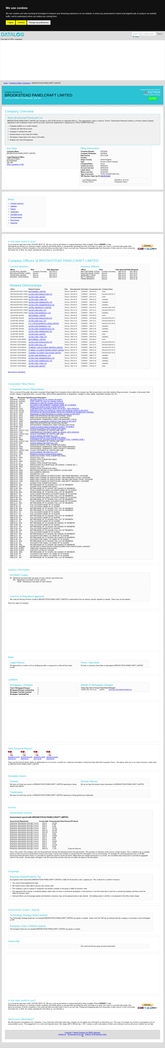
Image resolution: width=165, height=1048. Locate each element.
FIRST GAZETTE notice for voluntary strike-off (46, 401)
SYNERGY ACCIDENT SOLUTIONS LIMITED (45, 353)
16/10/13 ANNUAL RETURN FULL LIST (44, 452)
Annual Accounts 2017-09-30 (39, 758)
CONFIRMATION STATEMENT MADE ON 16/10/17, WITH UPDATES (54, 409)
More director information (16, 372)
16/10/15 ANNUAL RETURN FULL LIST (44, 436)
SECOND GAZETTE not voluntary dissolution (46, 399)
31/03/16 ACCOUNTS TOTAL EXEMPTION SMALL (48, 429)
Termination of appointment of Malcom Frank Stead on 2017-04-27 (53, 421)
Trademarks (14, 212)
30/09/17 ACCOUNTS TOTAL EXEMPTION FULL (47, 407)
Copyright (68, 1032)
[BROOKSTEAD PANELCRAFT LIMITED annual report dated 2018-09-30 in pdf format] (52, 753)
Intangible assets (16, 214)
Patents (13, 209)
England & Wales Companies (20, 83)
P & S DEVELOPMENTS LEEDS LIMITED (44, 323)
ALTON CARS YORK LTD (38, 300)
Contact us (62, 1034)
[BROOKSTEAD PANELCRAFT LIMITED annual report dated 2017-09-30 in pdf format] (39, 753)
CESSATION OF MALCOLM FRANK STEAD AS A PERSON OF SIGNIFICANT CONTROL (62, 412)
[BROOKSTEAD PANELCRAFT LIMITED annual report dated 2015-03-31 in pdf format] (14, 753)
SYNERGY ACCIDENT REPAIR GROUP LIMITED (46, 350)
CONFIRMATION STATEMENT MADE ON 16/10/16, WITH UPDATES (54, 432)
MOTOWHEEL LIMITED (37, 292)
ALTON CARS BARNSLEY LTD (40, 313)
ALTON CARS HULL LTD (37, 310)
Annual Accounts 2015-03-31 (14, 758)
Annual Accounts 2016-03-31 (27, 758)
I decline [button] (21, 22)
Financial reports (16, 217)
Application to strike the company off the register (47, 403)
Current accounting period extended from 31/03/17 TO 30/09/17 (52, 427)
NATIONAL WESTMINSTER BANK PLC (120, 689)
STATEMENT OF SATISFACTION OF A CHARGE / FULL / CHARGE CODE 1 (57, 439)
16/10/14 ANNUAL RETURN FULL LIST (44, 443)
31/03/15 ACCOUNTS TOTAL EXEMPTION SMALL (48, 438)
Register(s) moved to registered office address (46, 454)
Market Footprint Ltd (81, 1032)
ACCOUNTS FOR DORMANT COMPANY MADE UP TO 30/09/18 (53, 405)
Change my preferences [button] (39, 22)
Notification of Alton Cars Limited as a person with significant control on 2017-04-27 (59, 410)
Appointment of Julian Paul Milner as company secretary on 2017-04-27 (55, 414)
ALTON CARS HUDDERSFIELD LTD (41, 305)
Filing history (14, 220)
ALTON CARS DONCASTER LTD (40, 294)
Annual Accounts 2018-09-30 (52, 758)
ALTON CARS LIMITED (37, 297)
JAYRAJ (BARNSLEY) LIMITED (40, 308)
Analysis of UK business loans (96, 1034)
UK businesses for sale (75, 1034)
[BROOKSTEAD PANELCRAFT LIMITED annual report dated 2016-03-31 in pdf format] (27, 753)
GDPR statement (94, 1032)
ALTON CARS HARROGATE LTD (40, 302)
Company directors (17, 203)
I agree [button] (10, 22)
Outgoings (14, 223)
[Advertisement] (75, 60)
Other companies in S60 (15, 164)
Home (6, 83)
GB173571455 (105, 176)
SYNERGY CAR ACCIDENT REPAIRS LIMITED (46, 347)
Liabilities (13, 206)
